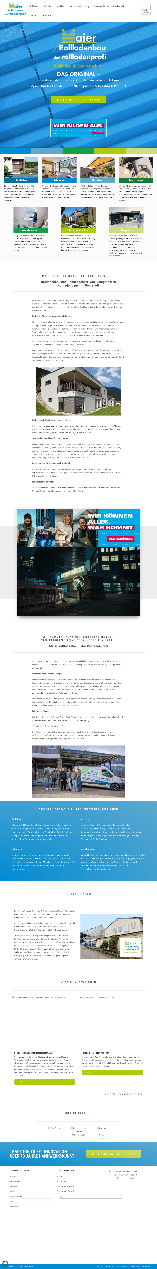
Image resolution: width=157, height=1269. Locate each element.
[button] (78, 581)
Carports (126, 230)
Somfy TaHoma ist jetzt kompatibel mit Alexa (33, 1053)
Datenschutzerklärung (66, 1186)
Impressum (61, 1181)
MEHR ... (21, 1082)
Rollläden (21, 180)
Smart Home (136, 180)
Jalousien (59, 180)
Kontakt (60, 1176)
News (12, 1201)
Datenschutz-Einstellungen (68, 1191)
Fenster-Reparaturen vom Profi (95, 1053)
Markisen (97, 180)
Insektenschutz (30, 230)
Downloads (14, 1206)
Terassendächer (78, 230)
